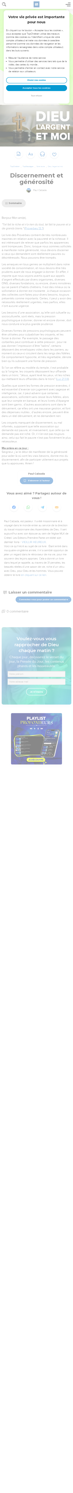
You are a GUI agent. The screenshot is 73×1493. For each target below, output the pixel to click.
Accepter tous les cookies (36, 88)
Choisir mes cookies (36, 80)
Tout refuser (36, 96)
